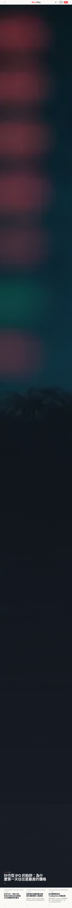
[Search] (4, 2)
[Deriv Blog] (36, 2)
